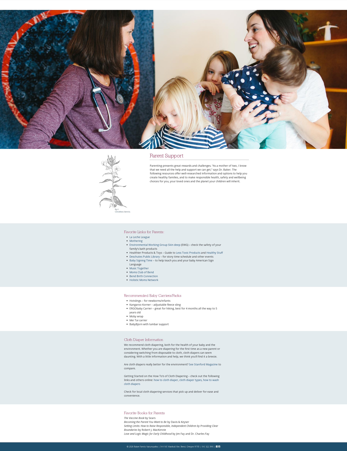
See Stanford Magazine (203, 364)
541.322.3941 (208, 446)
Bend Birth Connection (143, 276)
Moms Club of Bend (141, 272)
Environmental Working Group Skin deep (154, 245)
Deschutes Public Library (144, 256)
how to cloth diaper (166, 380)
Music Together (139, 268)
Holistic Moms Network (143, 280)
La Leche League (139, 237)
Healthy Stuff (214, 252)
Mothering (135, 241)
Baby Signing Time (140, 260)
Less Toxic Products (188, 252)
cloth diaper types (190, 380)
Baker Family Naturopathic (146, 446)
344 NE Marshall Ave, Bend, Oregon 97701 (180, 446)
